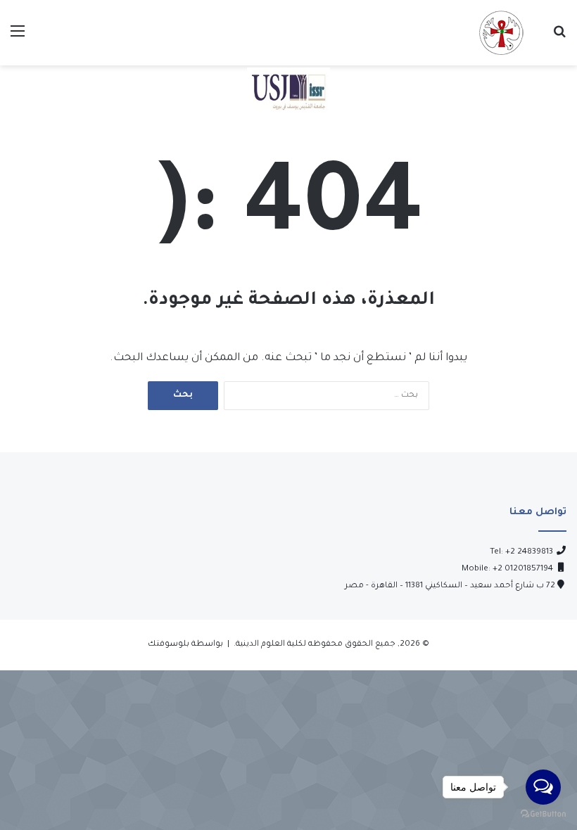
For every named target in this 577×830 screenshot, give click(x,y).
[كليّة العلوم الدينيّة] (501, 33)
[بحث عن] (559, 38)
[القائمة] (18, 38)
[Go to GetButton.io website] (543, 815)
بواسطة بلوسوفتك (185, 644)
